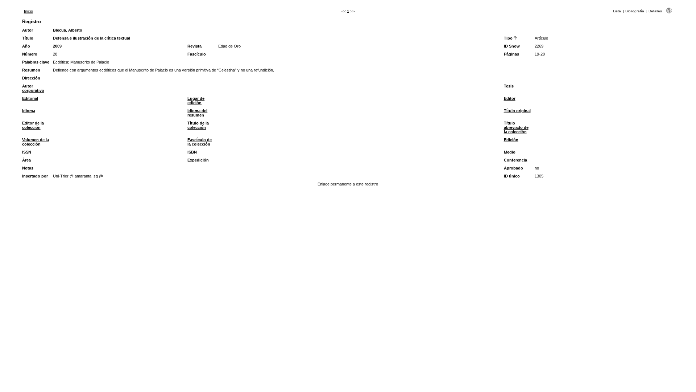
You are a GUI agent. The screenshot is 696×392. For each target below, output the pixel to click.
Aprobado (513, 168)
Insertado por (35, 176)
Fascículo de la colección (199, 142)
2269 (539, 46)
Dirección (31, 78)
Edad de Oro (229, 46)
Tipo (508, 38)
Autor (27, 30)
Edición (511, 140)
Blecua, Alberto (67, 30)
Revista (194, 46)
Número (29, 54)
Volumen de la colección (35, 142)
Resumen (31, 70)
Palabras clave (35, 62)
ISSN (26, 152)
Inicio (28, 11)
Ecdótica (60, 62)
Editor (509, 98)
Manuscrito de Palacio (89, 62)
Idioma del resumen (197, 113)
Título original (517, 111)
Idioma (28, 111)
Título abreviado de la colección (516, 127)
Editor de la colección (33, 125)
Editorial (30, 98)
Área (26, 160)
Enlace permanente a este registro (348, 184)
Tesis (509, 86)
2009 (57, 46)
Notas (27, 168)
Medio (509, 152)
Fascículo (196, 54)
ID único (512, 176)
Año (26, 46)
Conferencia (515, 160)
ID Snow (512, 46)
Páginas (511, 54)
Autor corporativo (33, 88)
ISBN (192, 152)
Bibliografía (634, 11)
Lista (617, 11)
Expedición (198, 160)
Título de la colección (198, 125)
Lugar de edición (195, 100)
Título (27, 38)
